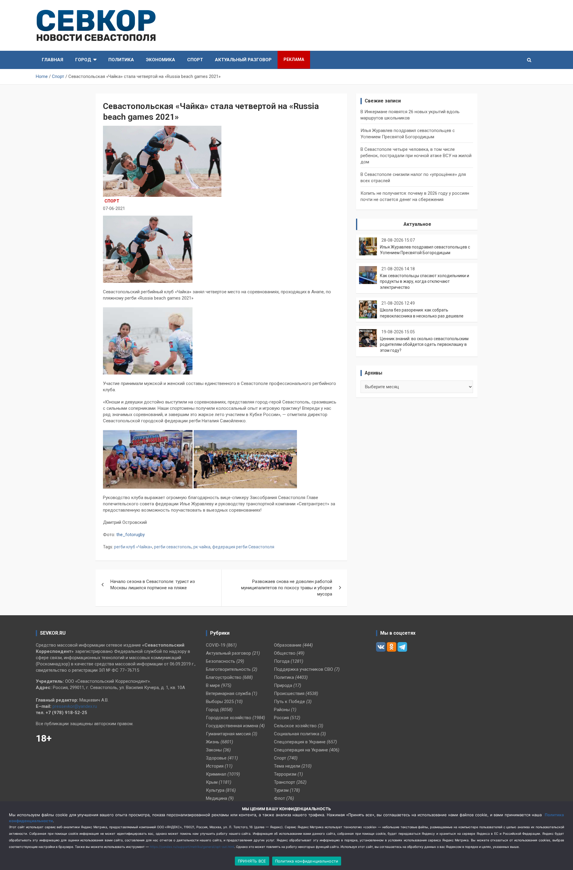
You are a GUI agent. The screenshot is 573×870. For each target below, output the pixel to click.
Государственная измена (232, 725)
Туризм (281, 790)
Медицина (216, 798)
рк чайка (201, 546)
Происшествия (289, 693)
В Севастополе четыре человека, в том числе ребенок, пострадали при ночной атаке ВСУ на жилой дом (416, 156)
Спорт (195, 59)
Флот (279, 798)
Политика (121, 59)
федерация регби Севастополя (243, 546)
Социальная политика (296, 733)
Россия (281, 717)
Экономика (160, 59)
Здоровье (216, 758)
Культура (215, 790)
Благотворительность (228, 669)
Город (83, 59)
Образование (287, 645)
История (215, 766)
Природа (283, 685)
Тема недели (287, 766)
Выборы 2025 (220, 701)
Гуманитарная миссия (228, 733)
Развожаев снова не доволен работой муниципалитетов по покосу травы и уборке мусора (286, 588)
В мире (213, 685)
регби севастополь (173, 546)
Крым (212, 782)
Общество (284, 653)
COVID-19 (215, 645)
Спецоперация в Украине (300, 742)
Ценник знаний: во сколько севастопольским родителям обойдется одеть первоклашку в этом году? (424, 344)
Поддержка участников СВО (303, 669)
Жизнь (212, 742)
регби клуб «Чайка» (133, 546)
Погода (281, 661)
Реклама (294, 59)
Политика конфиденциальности (306, 861)
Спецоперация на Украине (301, 750)
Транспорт (284, 782)
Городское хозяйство (228, 717)
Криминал (216, 774)
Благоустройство (223, 677)
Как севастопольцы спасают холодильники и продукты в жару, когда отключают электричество (424, 281)
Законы (214, 750)
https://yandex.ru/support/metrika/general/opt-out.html (192, 847)
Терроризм (285, 774)
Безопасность (220, 661)
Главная (52, 59)
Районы (282, 709)
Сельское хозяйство (295, 725)
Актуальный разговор (243, 59)
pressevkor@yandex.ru (75, 706)
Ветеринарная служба (228, 693)
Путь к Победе (289, 701)
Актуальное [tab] (417, 224)
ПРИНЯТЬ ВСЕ (252, 861)
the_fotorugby (130, 534)
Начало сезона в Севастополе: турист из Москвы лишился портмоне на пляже (152, 584)
